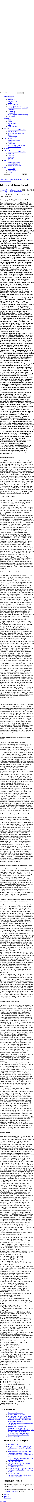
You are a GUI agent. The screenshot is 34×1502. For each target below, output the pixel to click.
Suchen (21, 92)
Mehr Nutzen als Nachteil (15, 1465)
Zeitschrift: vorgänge (14, 164)
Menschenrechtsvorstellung (16, 1413)
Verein (9, 120)
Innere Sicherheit (13, 104)
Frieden (10, 103)
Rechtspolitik (11, 111)
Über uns (6, 118)
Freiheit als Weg (12, 1471)
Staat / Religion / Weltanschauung (18, 114)
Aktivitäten (7, 128)
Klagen (10, 135)
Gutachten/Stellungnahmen (16, 133)
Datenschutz (11, 99)
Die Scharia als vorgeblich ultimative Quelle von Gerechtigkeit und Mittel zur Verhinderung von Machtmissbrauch (21, 1431)
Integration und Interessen (15, 1460)
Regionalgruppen (13, 126)
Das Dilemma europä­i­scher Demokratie (19, 1451)
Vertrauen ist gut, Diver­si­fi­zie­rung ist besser (20, 1458)
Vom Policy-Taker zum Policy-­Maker (19, 1463)
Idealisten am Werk (13, 1473)
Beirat (9, 125)
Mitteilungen (11, 143)
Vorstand (10, 121)
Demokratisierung (13, 101)
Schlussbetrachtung (13, 1436)
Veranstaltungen (12, 136)
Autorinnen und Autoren (15, 1477)
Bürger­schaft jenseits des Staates (17, 1453)
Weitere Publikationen (14, 147)
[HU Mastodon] (17, 68)
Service (6, 167)
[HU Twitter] (17, 91)
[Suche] (17, 45)
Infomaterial (11, 169)
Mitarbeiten (11, 153)
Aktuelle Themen (9, 96)
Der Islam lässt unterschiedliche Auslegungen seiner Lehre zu (17, 1427)
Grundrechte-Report (14, 140)
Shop (5, 160)
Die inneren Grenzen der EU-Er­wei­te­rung (20, 1446)
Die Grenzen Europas (14, 1444)
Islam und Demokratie (14, 1461)
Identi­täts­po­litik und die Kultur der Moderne (21, 1468)
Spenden (10, 158)
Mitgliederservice (13, 170)
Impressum (7, 1494)
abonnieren (12, 1491)
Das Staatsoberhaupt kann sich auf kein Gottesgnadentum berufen (19, 1420)
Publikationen (8, 138)
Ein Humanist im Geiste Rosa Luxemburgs (20, 1470)
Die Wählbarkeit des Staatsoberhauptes (19, 1418)
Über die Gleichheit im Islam (16, 1414)
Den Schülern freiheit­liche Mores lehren (19, 1475)
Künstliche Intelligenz (14, 106)
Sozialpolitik (11, 113)
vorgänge (10, 142)
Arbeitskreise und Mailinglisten (17, 130)
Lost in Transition (13, 1466)
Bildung (10, 98)
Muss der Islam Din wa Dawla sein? (18, 1435)
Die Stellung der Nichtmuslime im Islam (19, 1416)
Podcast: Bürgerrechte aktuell (16, 145)
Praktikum (11, 157)
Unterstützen (7, 150)
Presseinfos (7, 148)
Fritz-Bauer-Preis (13, 131)
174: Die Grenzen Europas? (14, 190)
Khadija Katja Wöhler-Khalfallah (12, 191)
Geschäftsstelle (12, 123)
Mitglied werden (12, 155)
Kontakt (10, 172)
